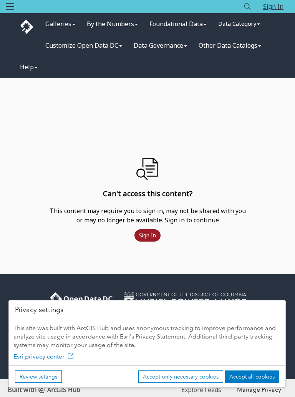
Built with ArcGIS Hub (44, 389)
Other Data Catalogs (228, 45)
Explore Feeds (201, 389)
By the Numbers (110, 24)
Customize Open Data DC (81, 45)
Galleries (58, 24)
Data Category (237, 23)
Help (27, 67)
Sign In (273, 6)
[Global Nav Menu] (10, 6)
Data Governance (158, 45)
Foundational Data (176, 24)
